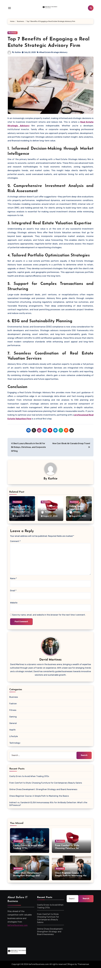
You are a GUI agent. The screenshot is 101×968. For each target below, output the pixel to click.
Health (12, 730)
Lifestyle (13, 736)
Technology (14, 743)
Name (13, 578)
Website (13, 603)
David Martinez (23, 512)
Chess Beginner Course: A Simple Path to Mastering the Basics (39, 796)
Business (12, 33)
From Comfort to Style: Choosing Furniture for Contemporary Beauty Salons (45, 783)
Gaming (13, 717)
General (13, 723)
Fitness (12, 710)
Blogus (71, 964)
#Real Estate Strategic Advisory (53, 52)
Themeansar (83, 964)
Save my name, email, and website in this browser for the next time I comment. (48, 615)
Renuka (48, 512)
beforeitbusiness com (18, 925)
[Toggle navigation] (9, 8)
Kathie (18, 52)
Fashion (13, 703)
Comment (15, 541)
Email (13, 590)
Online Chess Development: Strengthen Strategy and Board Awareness (43, 789)
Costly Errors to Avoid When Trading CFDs (20, 509)
